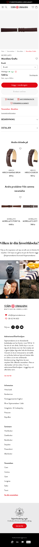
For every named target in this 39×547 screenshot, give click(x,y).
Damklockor (8, 435)
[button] (19, 67)
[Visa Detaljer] (37, 128)
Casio (6, 467)
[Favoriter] (33, 7)
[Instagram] (17, 327)
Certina (7, 472)
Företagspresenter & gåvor (13, 399)
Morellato (20, 51)
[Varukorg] (36, 7)
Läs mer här (7, 376)
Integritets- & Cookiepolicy (13, 408)
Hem (2, 51)
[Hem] (19, 7)
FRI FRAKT (10, 99)
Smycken (7, 444)
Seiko (6, 486)
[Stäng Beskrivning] (37, 119)
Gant (6, 476)
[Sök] (6, 7)
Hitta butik (8, 389)
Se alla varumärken (11, 495)
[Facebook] (13, 327)
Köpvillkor (7, 417)
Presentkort (8, 449)
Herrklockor (8, 431)
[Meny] (3, 7)
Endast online (19, 91)
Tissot (6, 490)
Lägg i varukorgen (20, 85)
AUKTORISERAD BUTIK (27, 99)
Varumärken (10, 51)
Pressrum (7, 412)
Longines (7, 481)
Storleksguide (33, 75)
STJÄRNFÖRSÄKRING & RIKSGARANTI (20, 2)
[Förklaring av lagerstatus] (16, 71)
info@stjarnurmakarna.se (16, 315)
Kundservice (8, 394)
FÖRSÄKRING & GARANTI (21, 103)
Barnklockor (8, 440)
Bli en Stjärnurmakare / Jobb (14, 403)
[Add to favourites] (37, 59)
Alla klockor (8, 454)
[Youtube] (21, 327)
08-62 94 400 (13, 318)
